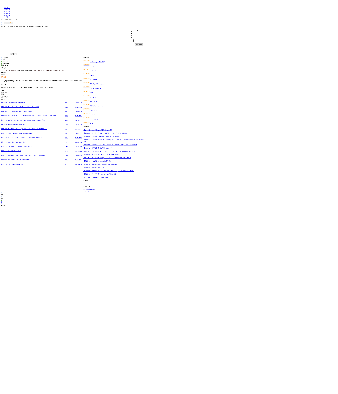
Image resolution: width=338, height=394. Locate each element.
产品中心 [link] (7, 26)
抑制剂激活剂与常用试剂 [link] (18, 26)
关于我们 (7, 17)
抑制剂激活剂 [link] (30, 26)
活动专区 (7, 15)
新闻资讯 (7, 13)
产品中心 (7, 8)
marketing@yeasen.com (90, 189)
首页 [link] (2, 26)
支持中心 (7, 11)
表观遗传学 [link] (38, 26)
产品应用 (7, 9)
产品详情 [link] (45, 26)
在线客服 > (86, 191)
